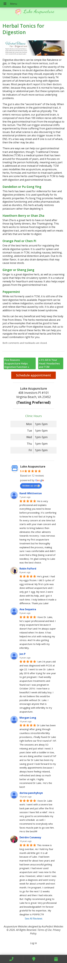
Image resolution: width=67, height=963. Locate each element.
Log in (33, 943)
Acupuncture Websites (16, 926)
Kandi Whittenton (30, 493)
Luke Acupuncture (32, 466)
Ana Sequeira (27, 609)
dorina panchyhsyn (31, 793)
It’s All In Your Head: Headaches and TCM (49, 363)
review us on (29, 485)
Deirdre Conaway (30, 837)
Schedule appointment (33, 375)
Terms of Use (44, 930)
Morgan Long (27, 717)
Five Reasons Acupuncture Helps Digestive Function (16, 363)
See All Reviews (33, 918)
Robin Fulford (27, 568)
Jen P (22, 654)
